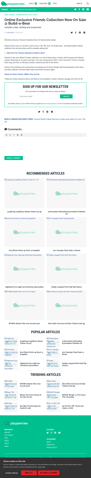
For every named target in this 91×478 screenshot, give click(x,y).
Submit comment (14, 158)
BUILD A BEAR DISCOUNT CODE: (19, 119)
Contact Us (51, 445)
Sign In (79, 3)
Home (6, 15)
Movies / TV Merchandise (18, 15)
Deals (31, 3)
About (49, 442)
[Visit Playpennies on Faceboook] (79, 9)
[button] (6, 135)
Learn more (41, 467)
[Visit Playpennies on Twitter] (75, 9)
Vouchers (43, 3)
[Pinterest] (80, 32)
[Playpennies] (13, 3)
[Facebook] (75, 32)
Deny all (29, 473)
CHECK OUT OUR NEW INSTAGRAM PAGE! (23, 9)
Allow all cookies (48, 473)
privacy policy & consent (54, 103)
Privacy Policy (52, 447)
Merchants (8, 429)
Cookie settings (12, 473)
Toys (55, 3)
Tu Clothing (8, 435)
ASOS (6, 438)
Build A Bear (32, 15)
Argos (6, 441)
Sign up (66, 96)
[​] (45, 145)
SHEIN (6, 446)
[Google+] (84, 32)
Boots (6, 443)
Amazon (7, 432)
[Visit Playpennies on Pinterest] (83, 9)
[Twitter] (71, 32)
